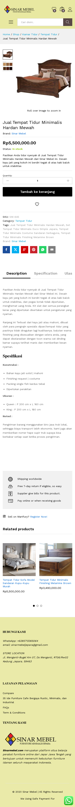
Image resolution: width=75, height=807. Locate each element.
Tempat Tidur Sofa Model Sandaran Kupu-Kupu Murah (19, 583)
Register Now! (38, 516)
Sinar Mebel (19, 133)
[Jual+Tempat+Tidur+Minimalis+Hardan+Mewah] (15, 249)
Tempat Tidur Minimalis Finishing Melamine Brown (55, 581)
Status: (7, 148)
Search (67, 22)
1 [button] (34, 606)
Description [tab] (16, 273)
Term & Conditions (14, 712)
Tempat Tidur (23, 220)
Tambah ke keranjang (37, 192)
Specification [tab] (45, 273)
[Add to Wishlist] (37, 204)
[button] (10, 574)
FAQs (6, 707)
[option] (19, 570)
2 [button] (37, 606)
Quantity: (7, 176)
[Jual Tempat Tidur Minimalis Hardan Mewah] (6, 249)
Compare (8, 693)
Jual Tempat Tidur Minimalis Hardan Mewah (37, 225)
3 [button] (41, 606)
